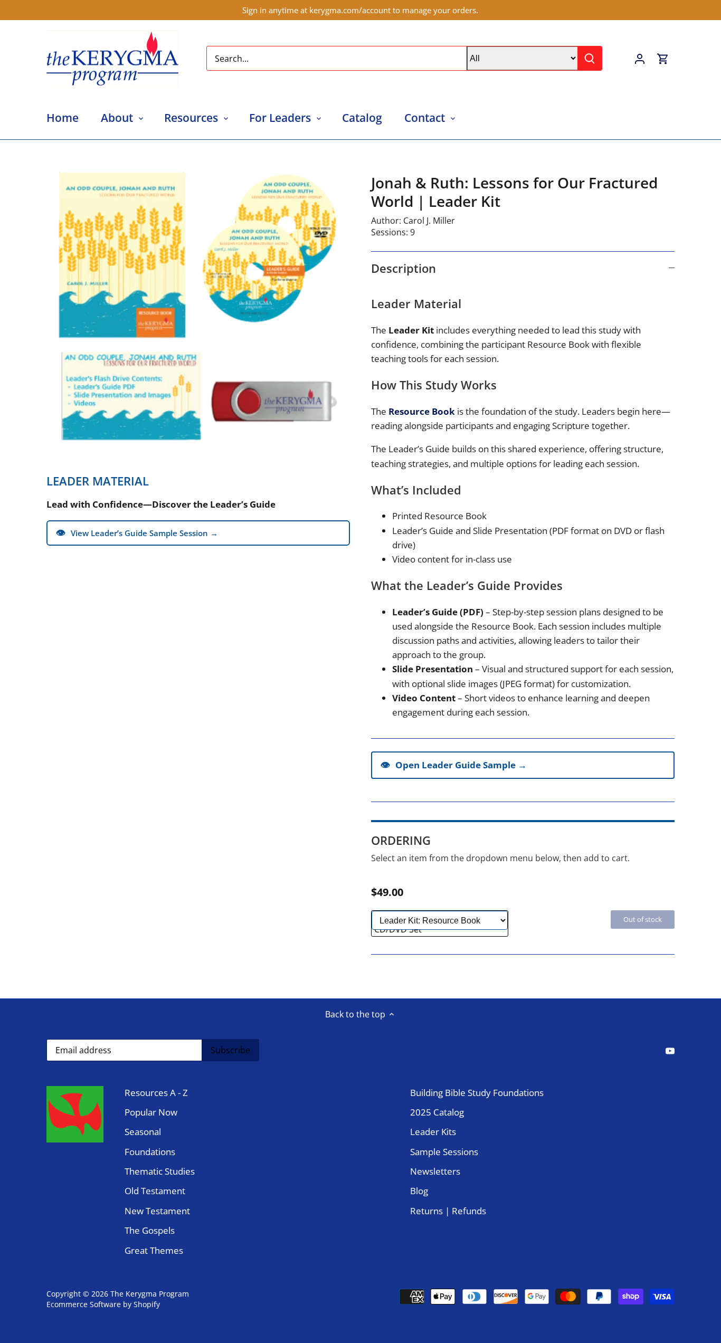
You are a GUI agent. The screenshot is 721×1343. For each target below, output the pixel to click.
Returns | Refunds (448, 1211)
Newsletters (435, 1171)
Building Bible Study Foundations (477, 1093)
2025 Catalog (437, 1112)
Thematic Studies (160, 1171)
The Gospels (150, 1230)
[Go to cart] (663, 58)
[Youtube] (670, 1050)
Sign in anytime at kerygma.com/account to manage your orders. (360, 10)
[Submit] (590, 58)
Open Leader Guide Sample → (454, 764)
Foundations (150, 1152)
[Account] (639, 58)
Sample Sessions (444, 1152)
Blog (419, 1191)
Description (403, 268)
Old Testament (155, 1191)
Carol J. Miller (429, 220)
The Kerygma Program (149, 1294)
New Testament (157, 1211)
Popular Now (151, 1112)
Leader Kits (433, 1132)
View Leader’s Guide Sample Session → (137, 532)
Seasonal (143, 1132)
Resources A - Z (156, 1093)
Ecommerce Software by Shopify (103, 1304)
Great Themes (154, 1250)
